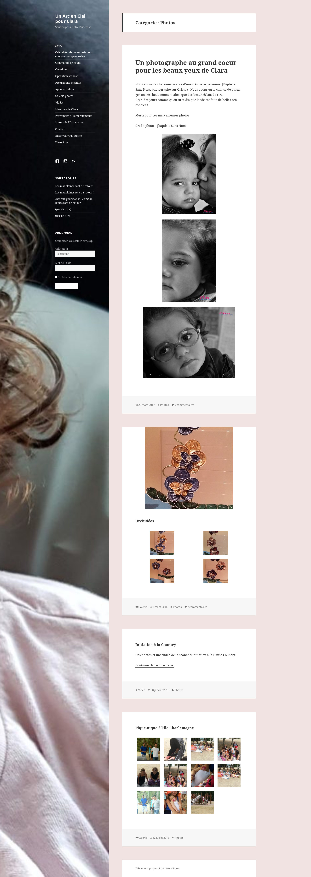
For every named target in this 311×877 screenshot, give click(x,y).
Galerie (142, 607)
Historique (62, 142)
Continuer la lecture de (154, 665)
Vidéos (59, 102)
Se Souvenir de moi (69, 277)
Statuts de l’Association (69, 122)
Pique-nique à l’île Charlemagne (164, 727)
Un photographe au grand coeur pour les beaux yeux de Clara (185, 66)
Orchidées (144, 520)
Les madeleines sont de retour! (74, 186)
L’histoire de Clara (66, 109)
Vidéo (141, 690)
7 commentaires (197, 607)
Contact (60, 129)
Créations (61, 69)
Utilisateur (61, 248)
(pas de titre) (63, 209)
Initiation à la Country (155, 644)
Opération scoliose (66, 76)
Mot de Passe (63, 263)
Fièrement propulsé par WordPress (157, 868)
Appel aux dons (64, 89)
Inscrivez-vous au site (68, 135)
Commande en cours (68, 63)
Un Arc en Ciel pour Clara (70, 18)
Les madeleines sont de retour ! (74, 192)
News (58, 45)
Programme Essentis (68, 82)
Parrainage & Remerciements (73, 116)
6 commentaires (184, 405)
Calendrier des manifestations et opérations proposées (73, 54)
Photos (164, 405)
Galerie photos (64, 96)
